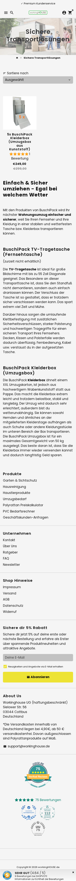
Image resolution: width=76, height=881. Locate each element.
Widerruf (10, 612)
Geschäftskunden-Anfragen (25, 517)
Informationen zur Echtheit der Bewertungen (39, 879)
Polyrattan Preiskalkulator (23, 505)
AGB (6, 599)
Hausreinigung (14, 487)
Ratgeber (10, 552)
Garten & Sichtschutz (20, 480)
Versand (9, 593)
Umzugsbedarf (15, 499)
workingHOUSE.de (49, 867)
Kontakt (9, 540)
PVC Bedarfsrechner (19, 511)
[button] (19, 154)
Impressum (12, 587)
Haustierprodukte (16, 493)
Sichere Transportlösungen (42, 58)
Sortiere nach (15, 73)
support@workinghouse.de (26, 746)
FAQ (6, 558)
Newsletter (11, 564)
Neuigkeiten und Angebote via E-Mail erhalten (35, 666)
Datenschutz (13, 605)
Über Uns (10, 546)
